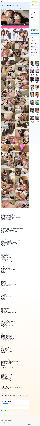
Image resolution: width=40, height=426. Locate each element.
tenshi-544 (5, 395)
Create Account (35, 1)
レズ (18, 395)
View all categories (33, 58)
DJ (16, 395)
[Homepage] (1, 1)
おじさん (23, 395)
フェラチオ (14, 395)
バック (8, 395)
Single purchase (11, 403)
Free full (4, 1)
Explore (27, 1)
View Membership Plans (37, 33)
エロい (20, 395)
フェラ (27, 395)
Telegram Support (29, 424)
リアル (11, 395)
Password (32, 17)
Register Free (33, 33)
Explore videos (22, 1)
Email (31, 14)
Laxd (18, 1)
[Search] (38, 7)
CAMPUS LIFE (8, 1)
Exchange (4, 407)
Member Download (4, 403)
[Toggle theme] (38, 1)
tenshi (2, 395)
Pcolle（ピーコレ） (13, 1)
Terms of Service (29, 422)
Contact (28, 423)
